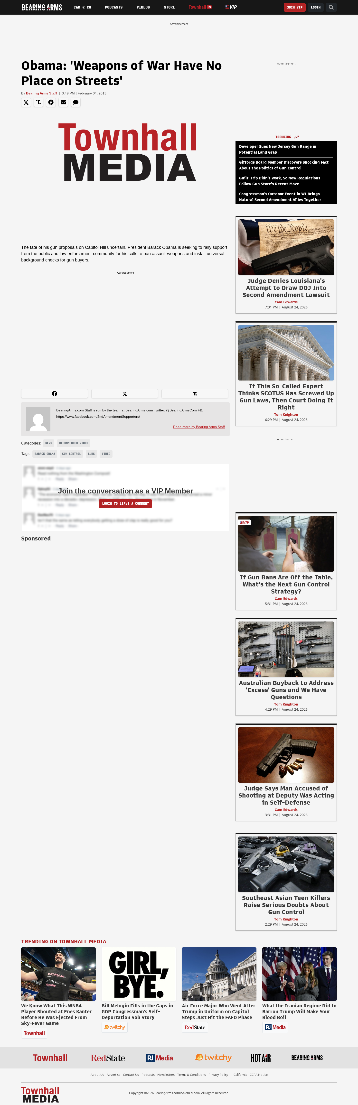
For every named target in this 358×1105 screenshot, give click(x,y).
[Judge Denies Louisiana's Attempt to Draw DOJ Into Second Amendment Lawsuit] (286, 247)
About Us (97, 1074)
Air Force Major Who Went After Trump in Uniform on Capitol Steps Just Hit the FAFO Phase (218, 1011)
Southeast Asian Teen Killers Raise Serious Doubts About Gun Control (286, 905)
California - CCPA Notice (251, 1074)
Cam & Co (82, 7)
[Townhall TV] (200, 7)
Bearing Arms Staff (41, 93)
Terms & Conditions (191, 1074)
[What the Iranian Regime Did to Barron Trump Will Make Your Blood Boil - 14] (299, 974)
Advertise (113, 1074)
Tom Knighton (286, 414)
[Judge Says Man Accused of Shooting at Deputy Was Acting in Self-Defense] (286, 755)
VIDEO (106, 454)
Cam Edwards (286, 302)
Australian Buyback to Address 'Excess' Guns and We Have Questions (286, 690)
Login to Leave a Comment (125, 503)
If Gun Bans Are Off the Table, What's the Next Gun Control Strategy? (286, 584)
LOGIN (315, 7)
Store (169, 7)
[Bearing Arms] (42, 7)
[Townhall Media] (40, 1094)
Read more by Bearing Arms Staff (199, 427)
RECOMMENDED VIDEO (73, 443)
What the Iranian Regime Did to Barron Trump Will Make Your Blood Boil (299, 1011)
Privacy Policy (218, 1074)
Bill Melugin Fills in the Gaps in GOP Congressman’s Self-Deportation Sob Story (137, 1011)
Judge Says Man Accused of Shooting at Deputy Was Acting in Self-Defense (286, 795)
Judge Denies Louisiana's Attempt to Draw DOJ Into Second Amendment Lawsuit (286, 288)
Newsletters (166, 1074)
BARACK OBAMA (45, 454)
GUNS (91, 454)
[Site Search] (331, 7)
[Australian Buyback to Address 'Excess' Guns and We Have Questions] (286, 649)
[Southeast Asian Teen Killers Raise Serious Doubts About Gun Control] (286, 864)
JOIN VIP (294, 7)
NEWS (48, 443)
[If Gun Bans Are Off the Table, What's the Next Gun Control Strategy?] (286, 544)
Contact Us (131, 1074)
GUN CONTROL (71, 454)
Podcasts (113, 7)
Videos (143, 7)
